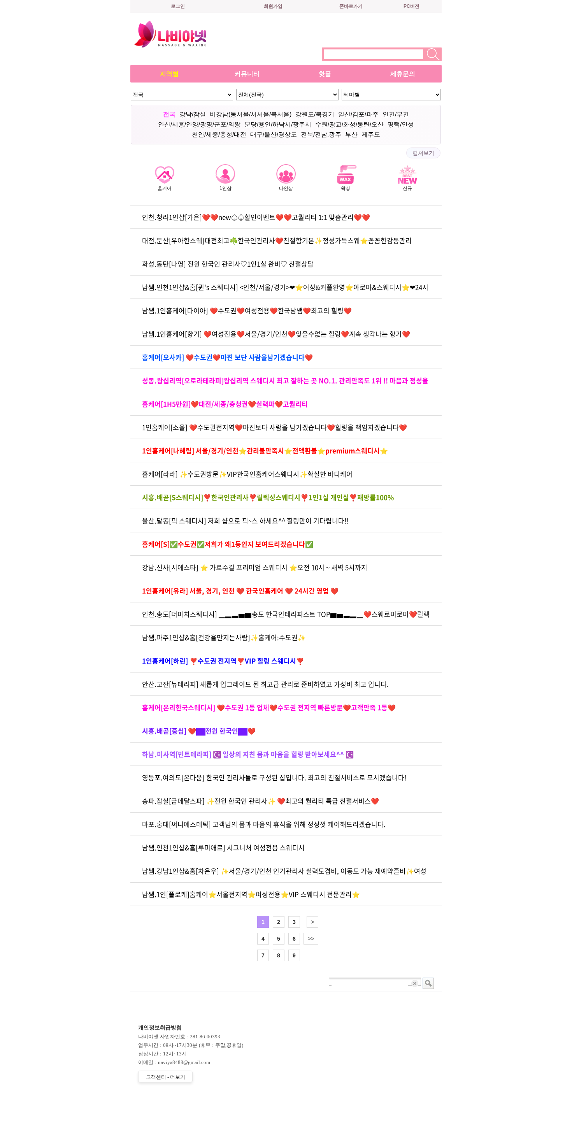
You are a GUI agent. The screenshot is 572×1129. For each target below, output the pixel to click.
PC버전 (411, 6)
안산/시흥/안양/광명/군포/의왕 (199, 124)
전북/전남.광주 (321, 134)
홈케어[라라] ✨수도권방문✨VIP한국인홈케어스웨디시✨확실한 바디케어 (247, 474)
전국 (169, 114)
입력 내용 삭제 (415, 983)
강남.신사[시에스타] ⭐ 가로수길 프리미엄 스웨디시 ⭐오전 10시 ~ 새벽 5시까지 (254, 567)
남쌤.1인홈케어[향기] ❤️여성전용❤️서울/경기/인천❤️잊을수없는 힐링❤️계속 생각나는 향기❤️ (276, 334)
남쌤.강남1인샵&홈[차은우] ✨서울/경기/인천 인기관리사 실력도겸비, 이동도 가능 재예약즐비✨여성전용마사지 (284, 874)
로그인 (178, 6)
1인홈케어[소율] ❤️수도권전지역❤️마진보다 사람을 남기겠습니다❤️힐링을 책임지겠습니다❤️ (274, 427)
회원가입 (273, 6)
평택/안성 (401, 124)
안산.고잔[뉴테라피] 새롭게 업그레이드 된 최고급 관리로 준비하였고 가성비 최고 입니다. (265, 684)
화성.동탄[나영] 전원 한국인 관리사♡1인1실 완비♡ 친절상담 (228, 264)
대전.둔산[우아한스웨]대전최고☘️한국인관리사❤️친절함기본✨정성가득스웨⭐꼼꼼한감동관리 (277, 240)
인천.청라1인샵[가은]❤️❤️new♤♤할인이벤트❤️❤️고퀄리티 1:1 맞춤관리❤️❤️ (256, 217)
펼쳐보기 (423, 153)
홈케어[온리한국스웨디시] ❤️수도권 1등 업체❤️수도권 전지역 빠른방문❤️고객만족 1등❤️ (269, 707)
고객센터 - (165, 1077)
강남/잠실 (192, 114)
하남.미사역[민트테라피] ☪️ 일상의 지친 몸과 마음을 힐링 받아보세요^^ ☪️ (248, 754)
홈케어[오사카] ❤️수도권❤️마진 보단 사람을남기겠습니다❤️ (227, 357)
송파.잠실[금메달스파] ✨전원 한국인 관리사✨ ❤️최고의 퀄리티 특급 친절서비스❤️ (260, 801)
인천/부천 (396, 114)
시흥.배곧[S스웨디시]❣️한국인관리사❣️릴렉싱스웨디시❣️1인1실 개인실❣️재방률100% (268, 497)
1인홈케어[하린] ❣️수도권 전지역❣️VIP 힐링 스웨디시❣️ (223, 660)
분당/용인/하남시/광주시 (277, 124)
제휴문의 (402, 73)
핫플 (325, 73)
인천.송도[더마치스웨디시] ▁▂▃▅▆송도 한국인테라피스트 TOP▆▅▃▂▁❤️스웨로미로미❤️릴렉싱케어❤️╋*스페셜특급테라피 (286, 617)
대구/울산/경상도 (273, 134)
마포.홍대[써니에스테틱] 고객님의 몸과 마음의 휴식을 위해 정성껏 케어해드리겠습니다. (264, 824)
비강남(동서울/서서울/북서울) (250, 114)
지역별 (169, 73)
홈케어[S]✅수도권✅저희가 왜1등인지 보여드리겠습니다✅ (227, 544)
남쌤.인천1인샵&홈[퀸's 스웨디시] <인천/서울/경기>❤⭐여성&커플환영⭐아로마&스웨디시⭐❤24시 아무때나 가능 (285, 290)
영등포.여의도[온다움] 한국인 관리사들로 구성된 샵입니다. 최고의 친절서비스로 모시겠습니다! (274, 777)
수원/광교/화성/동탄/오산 (349, 124)
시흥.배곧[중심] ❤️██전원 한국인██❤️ (199, 731)
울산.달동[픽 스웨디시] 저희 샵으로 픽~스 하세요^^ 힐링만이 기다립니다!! (245, 520)
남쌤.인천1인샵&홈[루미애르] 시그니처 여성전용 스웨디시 (223, 847)
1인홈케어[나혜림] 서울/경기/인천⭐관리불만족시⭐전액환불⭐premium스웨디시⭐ (265, 450)
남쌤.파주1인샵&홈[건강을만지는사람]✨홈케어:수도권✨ (224, 637)
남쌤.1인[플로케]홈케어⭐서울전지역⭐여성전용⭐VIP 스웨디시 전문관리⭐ (251, 894)
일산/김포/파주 (358, 114)
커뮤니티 (247, 73)
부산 (351, 134)
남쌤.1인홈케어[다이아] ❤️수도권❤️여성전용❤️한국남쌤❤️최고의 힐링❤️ (247, 310)
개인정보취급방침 (160, 1028)
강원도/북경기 (314, 114)
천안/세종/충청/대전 (219, 134)
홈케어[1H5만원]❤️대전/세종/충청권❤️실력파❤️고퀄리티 (225, 404)
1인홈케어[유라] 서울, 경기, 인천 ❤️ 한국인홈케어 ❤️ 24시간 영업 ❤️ (240, 590)
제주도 (370, 134)
